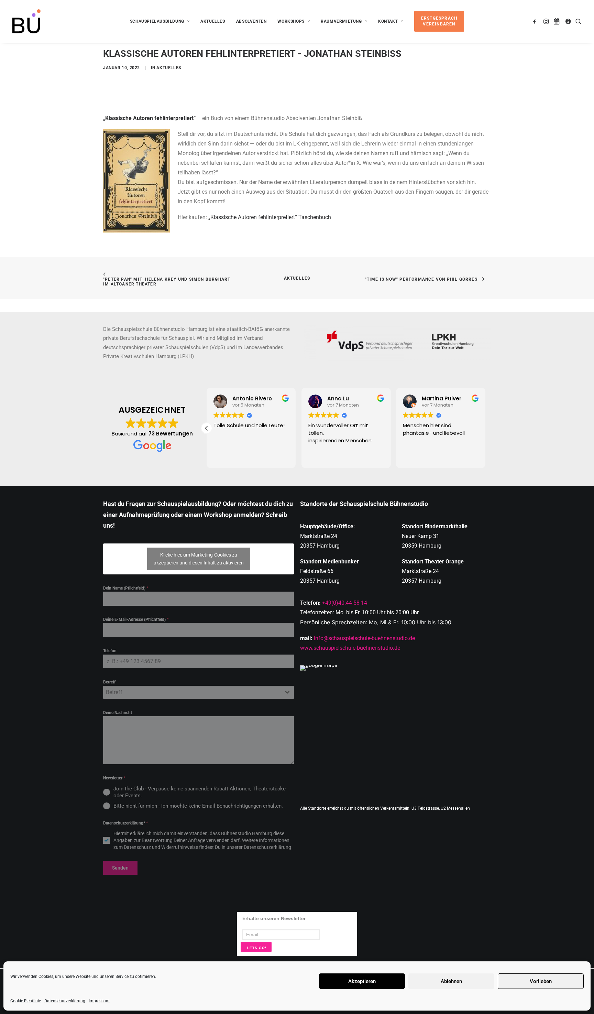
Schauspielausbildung (157, 21)
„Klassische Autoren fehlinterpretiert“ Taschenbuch (269, 217)
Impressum (99, 1001)
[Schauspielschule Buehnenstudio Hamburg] (26, 21)
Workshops (290, 21)
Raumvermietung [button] (341, 21)
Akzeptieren (362, 981)
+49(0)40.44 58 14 (344, 603)
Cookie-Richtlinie (25, 1001)
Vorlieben (541, 981)
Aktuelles (212, 21)
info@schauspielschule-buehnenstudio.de (364, 638)
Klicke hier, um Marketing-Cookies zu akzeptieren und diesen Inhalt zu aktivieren (199, 558)
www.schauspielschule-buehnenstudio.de (350, 648)
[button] (535, 21)
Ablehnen (451, 981)
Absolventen (251, 21)
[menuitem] (159, 21)
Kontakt (388, 21)
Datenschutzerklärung (64, 1001)
